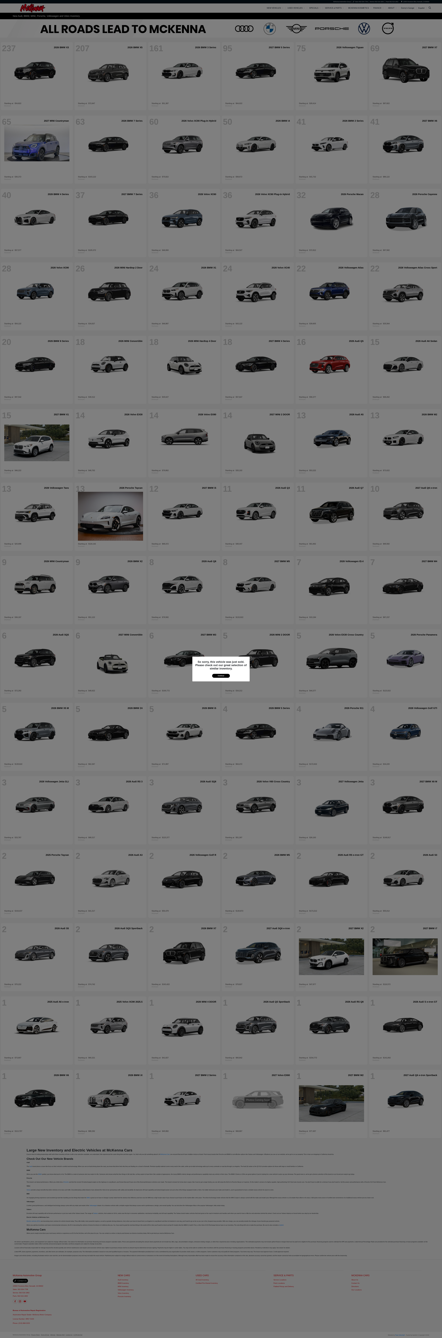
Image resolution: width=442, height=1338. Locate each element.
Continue (221, 676)
